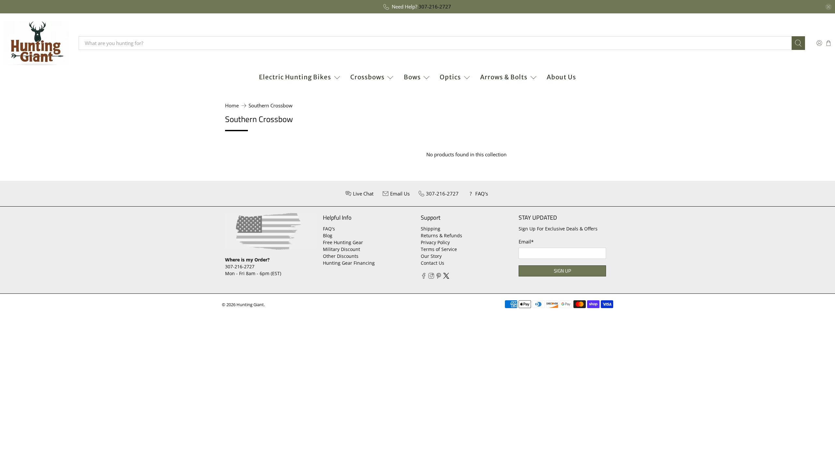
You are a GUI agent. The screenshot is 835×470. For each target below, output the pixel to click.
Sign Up (562, 270)
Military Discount (341, 249)
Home (232, 105)
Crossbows (367, 77)
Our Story (431, 256)
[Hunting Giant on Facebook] (424, 277)
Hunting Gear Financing (349, 263)
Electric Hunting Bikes (295, 77)
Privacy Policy (435, 242)
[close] (828, 7)
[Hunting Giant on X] (446, 277)
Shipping (430, 229)
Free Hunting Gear (343, 242)
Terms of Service (439, 249)
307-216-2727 (434, 6)
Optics (450, 77)
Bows (412, 77)
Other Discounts (340, 256)
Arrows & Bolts (503, 77)
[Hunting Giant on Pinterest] (439, 277)
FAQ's (329, 229)
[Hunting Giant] (36, 43)
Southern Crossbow (271, 105)
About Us (561, 77)
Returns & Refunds (441, 235)
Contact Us (432, 263)
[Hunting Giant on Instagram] (431, 277)
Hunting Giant (250, 304)
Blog (327, 235)
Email (526, 241)
